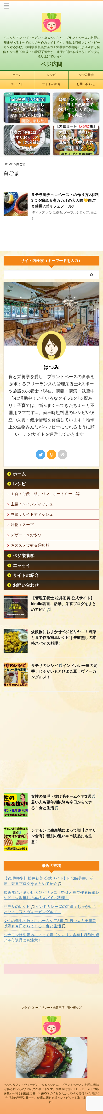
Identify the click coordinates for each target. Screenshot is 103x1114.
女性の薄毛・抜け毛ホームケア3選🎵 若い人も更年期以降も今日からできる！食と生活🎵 (63, 802)
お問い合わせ (85, 84)
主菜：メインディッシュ (32, 504)
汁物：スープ (22, 524)
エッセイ (17, 84)
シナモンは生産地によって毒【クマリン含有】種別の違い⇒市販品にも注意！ (63, 836)
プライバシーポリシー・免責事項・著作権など (51, 1007)
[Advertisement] (51, 741)
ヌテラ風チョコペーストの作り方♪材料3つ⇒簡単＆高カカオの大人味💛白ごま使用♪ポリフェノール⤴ (65, 200)
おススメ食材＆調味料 (30, 545)
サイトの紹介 (51, 84)
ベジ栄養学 (86, 75)
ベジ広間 (51, 64)
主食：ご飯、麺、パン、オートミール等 (45, 493)
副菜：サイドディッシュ (32, 514)
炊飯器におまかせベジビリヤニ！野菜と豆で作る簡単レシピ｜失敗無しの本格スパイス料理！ (63, 637)
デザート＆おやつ (26, 534)
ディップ (38, 212)
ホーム (17, 75)
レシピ (51, 75)
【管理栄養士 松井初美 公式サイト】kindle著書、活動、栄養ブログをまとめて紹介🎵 (63, 603)
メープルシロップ (76, 212)
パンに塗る (54, 212)
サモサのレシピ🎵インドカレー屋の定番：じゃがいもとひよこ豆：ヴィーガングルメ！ (64, 671)
